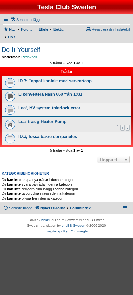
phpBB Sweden (73, 225)
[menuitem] (25, 20)
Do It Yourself (21, 49)
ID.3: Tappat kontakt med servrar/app (55, 80)
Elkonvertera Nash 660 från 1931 (50, 94)
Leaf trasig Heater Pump (42, 121)
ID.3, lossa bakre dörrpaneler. (47, 136)
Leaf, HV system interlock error (49, 107)
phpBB (46, 219)
